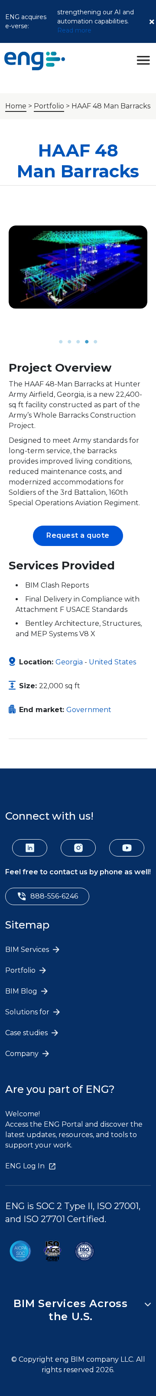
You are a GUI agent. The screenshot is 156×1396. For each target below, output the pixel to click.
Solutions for (28, 1012)
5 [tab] (95, 341)
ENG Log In (25, 1166)
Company (22, 1053)
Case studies (27, 1033)
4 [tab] (86, 341)
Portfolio (49, 106)
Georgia (69, 662)
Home (15, 106)
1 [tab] (60, 341)
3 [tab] (78, 341)
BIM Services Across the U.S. (70, 1310)
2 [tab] (69, 341)
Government (88, 710)
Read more (74, 30)
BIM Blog (22, 991)
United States (112, 662)
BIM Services (28, 949)
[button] (78, 536)
